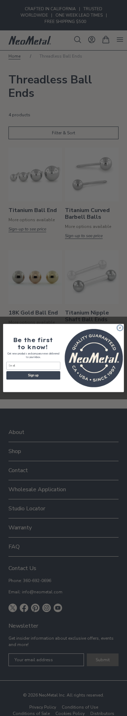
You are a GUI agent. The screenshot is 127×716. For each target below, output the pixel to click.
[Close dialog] (119, 327)
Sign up (33, 375)
